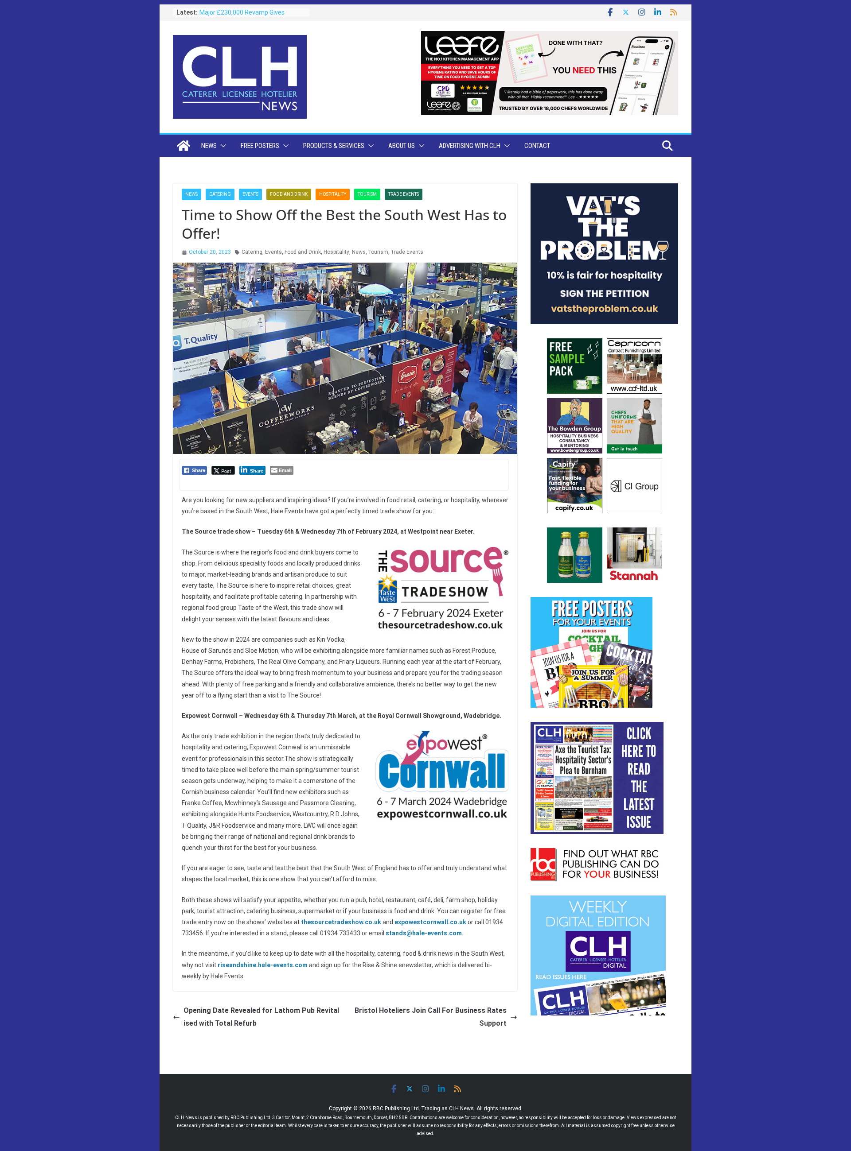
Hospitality (332, 194)
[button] (221, 145)
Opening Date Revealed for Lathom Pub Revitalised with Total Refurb (261, 1016)
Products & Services (333, 146)
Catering (220, 194)
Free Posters (260, 146)
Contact (537, 146)
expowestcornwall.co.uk (430, 922)
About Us (401, 146)
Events (250, 194)
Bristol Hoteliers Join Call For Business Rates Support (431, 1016)
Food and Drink (289, 194)
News (209, 146)
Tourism (367, 194)
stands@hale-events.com (424, 933)
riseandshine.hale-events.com (263, 965)
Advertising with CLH (469, 146)
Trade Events (403, 194)
